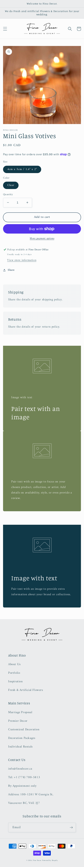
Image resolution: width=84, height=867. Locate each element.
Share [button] (11, 270)
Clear (10, 185)
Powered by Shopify (50, 860)
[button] (5, 28)
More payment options (42, 239)
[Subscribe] (71, 827)
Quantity (8, 194)
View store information (21, 260)
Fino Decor (37, 860)
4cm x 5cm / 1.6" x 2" (22, 169)
